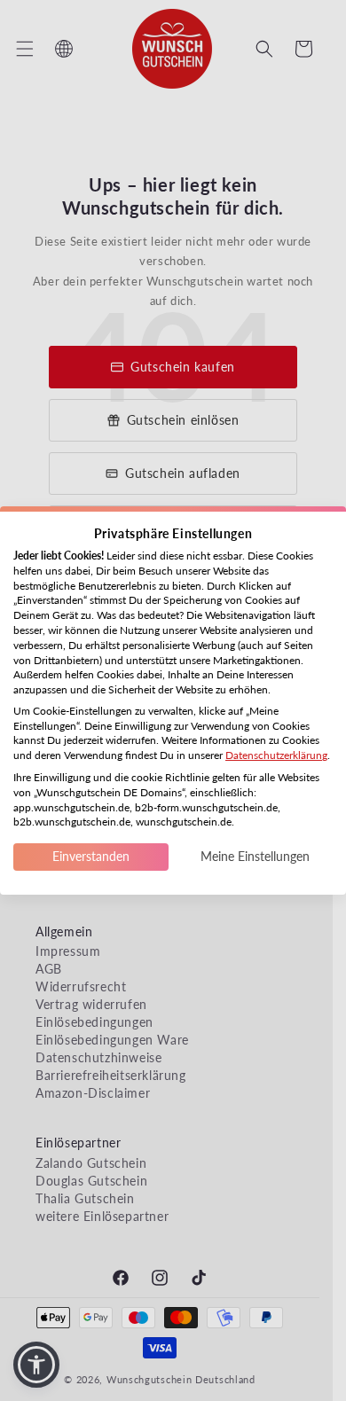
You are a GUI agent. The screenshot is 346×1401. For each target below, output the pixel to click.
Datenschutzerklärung (276, 755)
